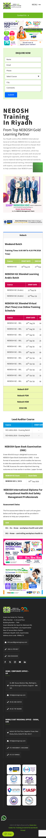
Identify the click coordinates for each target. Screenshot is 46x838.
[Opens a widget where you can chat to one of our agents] (8, 834)
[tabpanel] (23, 312)
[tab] (23, 235)
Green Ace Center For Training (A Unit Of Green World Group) (23, 827)
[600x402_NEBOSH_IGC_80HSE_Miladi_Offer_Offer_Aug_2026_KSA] (23, 568)
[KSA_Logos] (16, 606)
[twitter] (10, 662)
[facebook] (5, 662)
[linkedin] (25, 662)
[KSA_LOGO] (12, 3)
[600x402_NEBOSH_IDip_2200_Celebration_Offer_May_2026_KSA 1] (23, 539)
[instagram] (15, 662)
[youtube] (20, 662)
